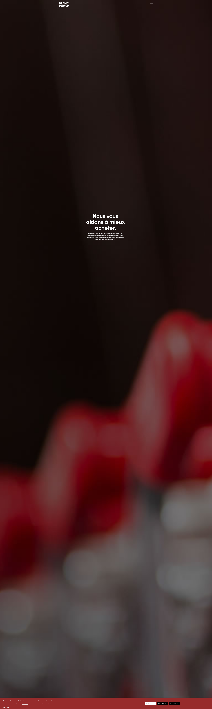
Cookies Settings (150, 703)
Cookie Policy (25, 704)
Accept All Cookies (174, 703)
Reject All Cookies (162, 703)
